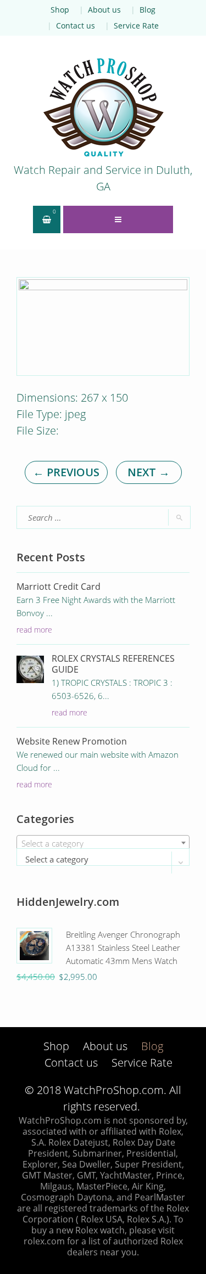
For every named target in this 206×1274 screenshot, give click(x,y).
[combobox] (103, 842)
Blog (147, 9)
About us (104, 9)
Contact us (75, 25)
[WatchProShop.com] (103, 107)
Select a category (56, 859)
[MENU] (118, 219)
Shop (60, 9)
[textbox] (103, 843)
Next (148, 472)
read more (34, 629)
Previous (66, 472)
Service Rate (136, 25)
